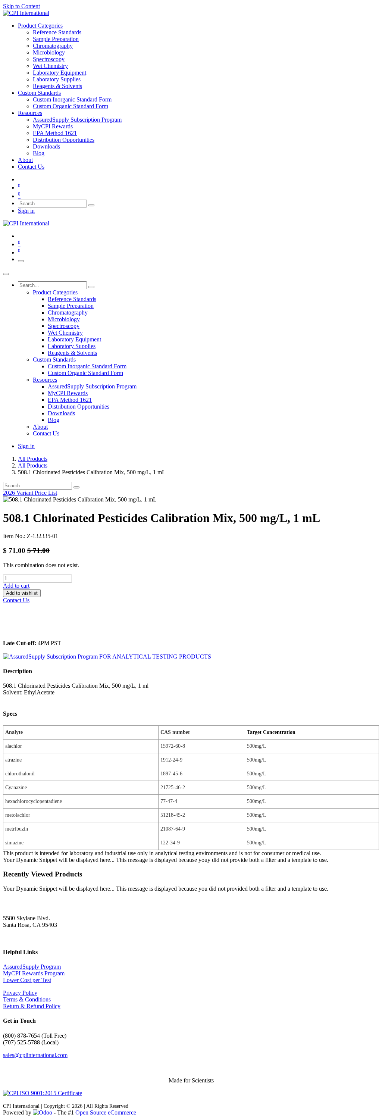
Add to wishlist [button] (22, 593)
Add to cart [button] (16, 585)
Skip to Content (21, 6)
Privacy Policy (20, 993)
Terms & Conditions (27, 999)
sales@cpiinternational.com (35, 1055)
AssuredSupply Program (32, 966)
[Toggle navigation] (21, 261)
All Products (32, 459)
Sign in (26, 210)
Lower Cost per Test (27, 980)
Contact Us (16, 600)
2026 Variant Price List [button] (30, 493)
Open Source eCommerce (105, 1112)
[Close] (6, 274)
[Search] (91, 205)
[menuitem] (40, 25)
